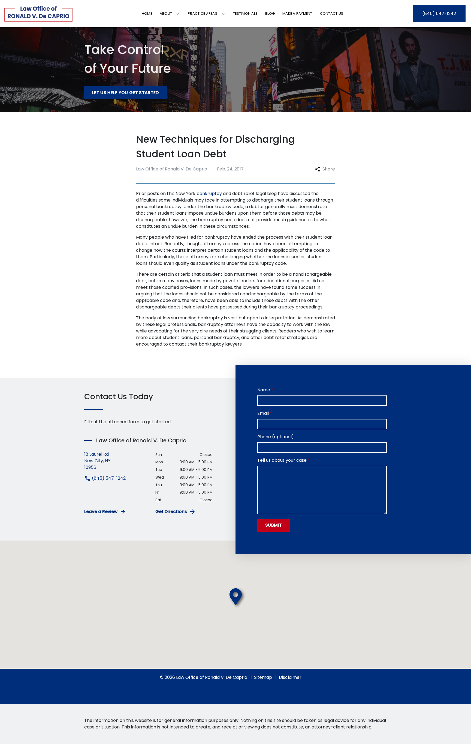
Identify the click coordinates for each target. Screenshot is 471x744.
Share (328, 169)
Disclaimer (290, 677)
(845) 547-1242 (108, 478)
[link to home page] (38, 14)
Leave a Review (100, 511)
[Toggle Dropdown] (178, 14)
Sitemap (263, 677)
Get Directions (171, 511)
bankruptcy (209, 193)
